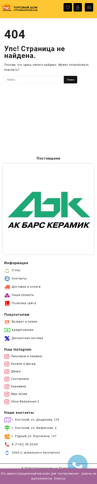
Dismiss (60, 478)
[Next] (85, 209)
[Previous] (12, 209)
